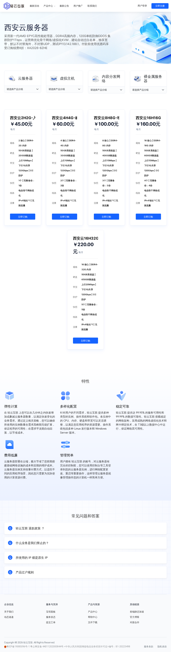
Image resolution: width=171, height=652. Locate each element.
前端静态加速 (137, 611)
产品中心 (48, 5)
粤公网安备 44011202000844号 (47, 646)
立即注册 (160, 5)
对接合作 (134, 622)
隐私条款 (162, 646)
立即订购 (22, 216)
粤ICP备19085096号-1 (18, 646)
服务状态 (50, 617)
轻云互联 (14, 5)
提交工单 (50, 622)
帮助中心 (92, 617)
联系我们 (92, 5)
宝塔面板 (50, 611)
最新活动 (34, 5)
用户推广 (78, 5)
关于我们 (9, 611)
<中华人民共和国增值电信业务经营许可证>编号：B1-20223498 (97, 646)
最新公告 (64, 5)
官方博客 (134, 617)
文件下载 (92, 622)
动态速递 (9, 617)
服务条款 (148, 646)
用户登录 (142, 5)
